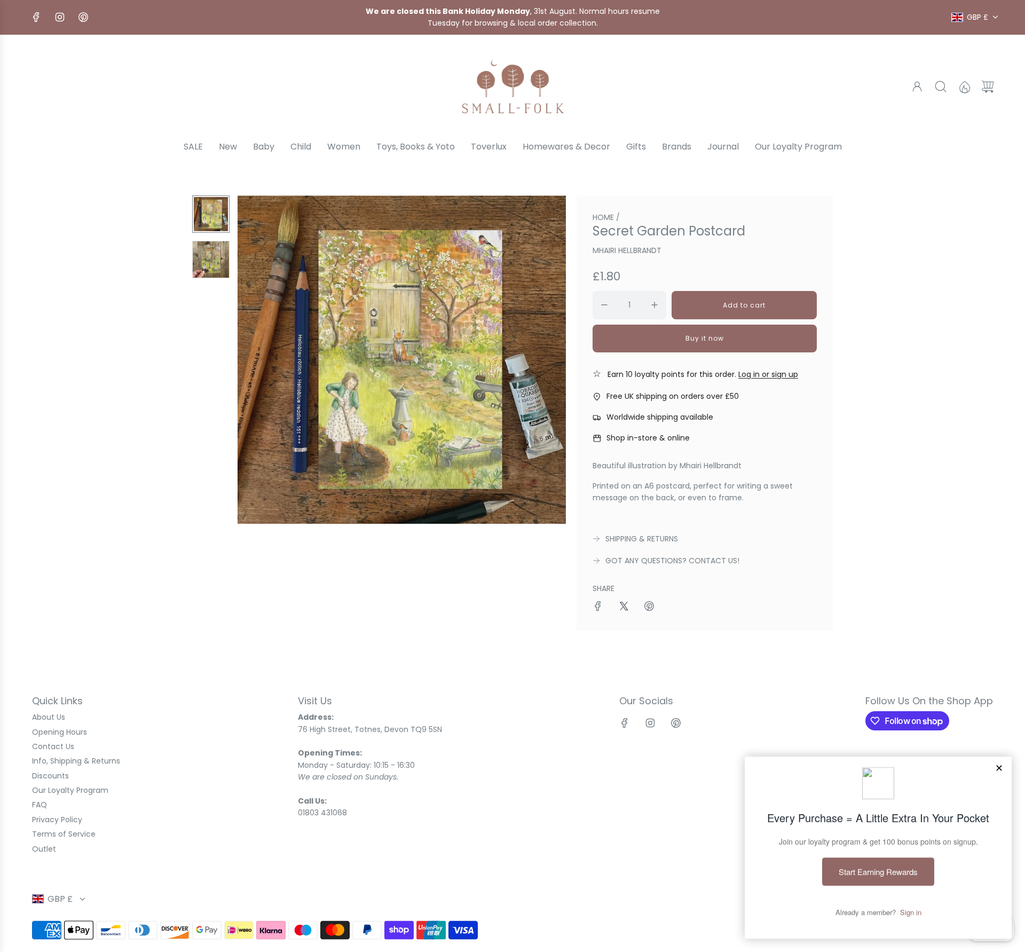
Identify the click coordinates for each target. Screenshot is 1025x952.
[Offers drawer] (964, 86)
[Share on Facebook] (598, 607)
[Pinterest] (83, 17)
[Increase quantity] (654, 305)
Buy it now (704, 338)
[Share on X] (623, 607)
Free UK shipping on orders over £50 (672, 396)
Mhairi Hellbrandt (627, 250)
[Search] (940, 86)
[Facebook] (36, 17)
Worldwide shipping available (659, 417)
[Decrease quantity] (604, 305)
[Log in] (917, 86)
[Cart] (987, 86)
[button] (263, 359)
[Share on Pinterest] (649, 607)
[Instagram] (60, 17)
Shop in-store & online (648, 437)
